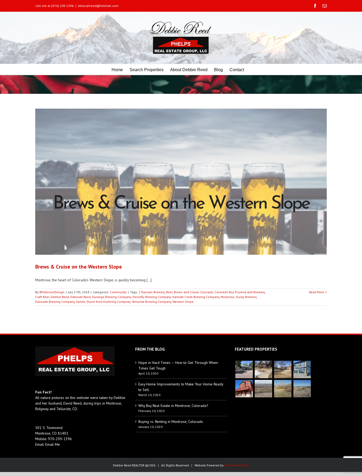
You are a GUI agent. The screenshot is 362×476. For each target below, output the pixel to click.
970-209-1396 (60, 438)
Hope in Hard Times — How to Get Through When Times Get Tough (178, 365)
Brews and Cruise (186, 292)
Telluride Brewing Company (151, 302)
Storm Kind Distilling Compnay (108, 302)
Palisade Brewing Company (55, 302)
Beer (169, 292)
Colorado (206, 292)
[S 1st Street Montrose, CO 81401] (282, 369)
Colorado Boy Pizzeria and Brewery (240, 292)
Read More (316, 292)
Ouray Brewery (246, 297)
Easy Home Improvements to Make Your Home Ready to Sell (180, 387)
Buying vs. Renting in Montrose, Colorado (170, 421)
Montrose (227, 297)
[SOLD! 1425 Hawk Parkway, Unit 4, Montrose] (302, 369)
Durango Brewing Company (111, 297)
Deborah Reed (80, 297)
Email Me (52, 444)
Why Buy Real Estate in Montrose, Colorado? (173, 405)
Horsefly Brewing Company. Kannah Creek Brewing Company (176, 297)
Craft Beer (42, 297)
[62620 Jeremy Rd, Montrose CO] (244, 369)
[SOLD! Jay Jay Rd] (282, 388)
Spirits (80, 302)
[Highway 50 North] (263, 388)
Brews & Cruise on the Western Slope (78, 266)
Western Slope (183, 302)
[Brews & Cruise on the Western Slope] (181, 182)
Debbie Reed (60, 297)
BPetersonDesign (51, 292)
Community (118, 292)
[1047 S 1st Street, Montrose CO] (263, 369)
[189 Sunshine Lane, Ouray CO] (244, 388)
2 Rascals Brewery (152, 292)
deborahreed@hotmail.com (98, 6)
